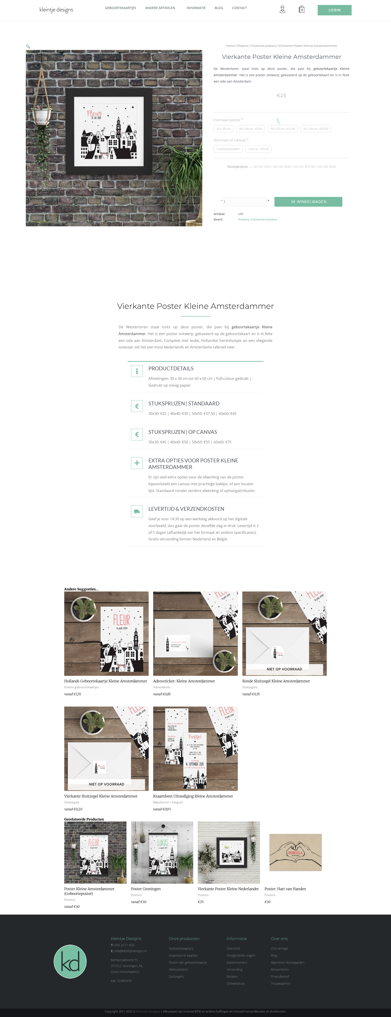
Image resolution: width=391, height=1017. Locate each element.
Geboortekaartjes (120, 8)
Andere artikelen (160, 8)
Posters (242, 45)
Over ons (279, 938)
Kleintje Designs (148, 1011)
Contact (239, 8)
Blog (219, 8)
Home (230, 45)
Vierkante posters (263, 45)
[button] (177, 7)
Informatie (196, 8)
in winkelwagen (309, 201)
